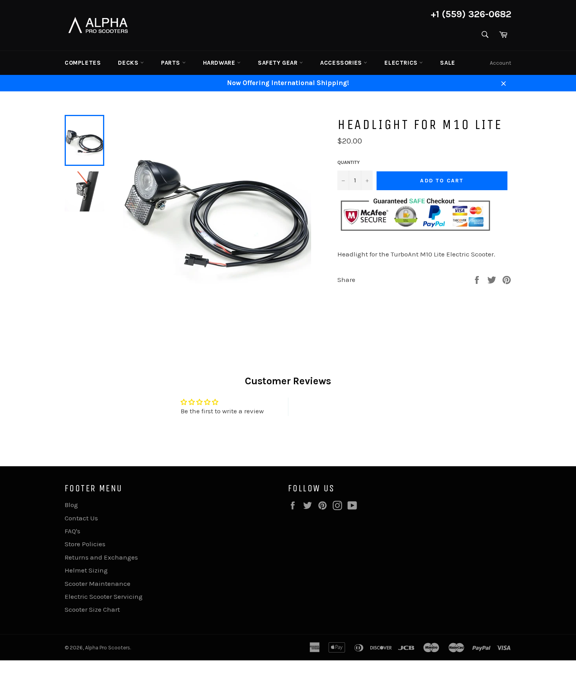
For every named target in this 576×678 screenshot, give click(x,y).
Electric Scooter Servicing (104, 596)
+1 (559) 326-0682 (471, 14)
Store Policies (85, 544)
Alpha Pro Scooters (107, 648)
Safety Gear (278, 62)
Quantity (348, 162)
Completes (83, 62)
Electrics (401, 62)
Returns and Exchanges (101, 557)
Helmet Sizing (86, 570)
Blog (71, 505)
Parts (171, 62)
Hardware (220, 62)
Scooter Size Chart (92, 609)
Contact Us (81, 518)
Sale (447, 62)
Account (500, 63)
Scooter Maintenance (97, 583)
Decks (129, 62)
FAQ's (72, 531)
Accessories (342, 62)
